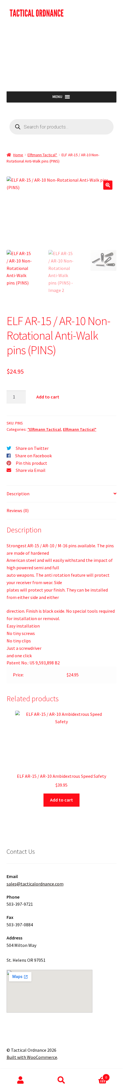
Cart (94, 1075)
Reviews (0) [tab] (18, 510)
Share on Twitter (32, 448)
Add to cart (47, 397)
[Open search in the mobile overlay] (62, 126)
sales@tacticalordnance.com (35, 884)
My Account (20, 1080)
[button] (107, 185)
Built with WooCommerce (32, 1057)
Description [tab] (18, 493)
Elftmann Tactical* (42, 154)
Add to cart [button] (61, 800)
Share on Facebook (33, 455)
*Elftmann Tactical (44, 429)
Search (61, 1080)
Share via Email (30, 470)
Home (18, 154)
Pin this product (31, 463)
